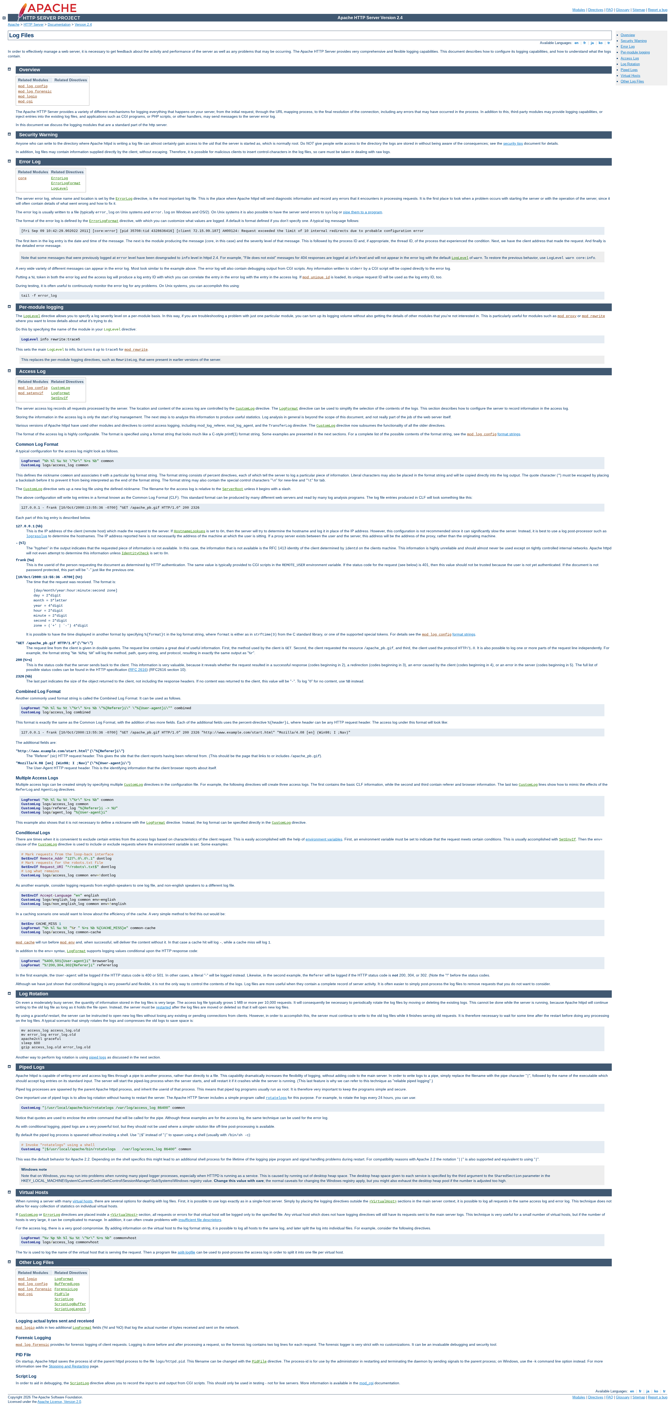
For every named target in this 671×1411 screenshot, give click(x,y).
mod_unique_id (316, 277)
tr (609, 43)
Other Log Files (632, 81)
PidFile (62, 1294)
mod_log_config (32, 86)
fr (584, 43)
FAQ (609, 10)
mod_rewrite (593, 316)
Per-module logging (635, 52)
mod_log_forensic (35, 91)
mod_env (67, 942)
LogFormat (60, 393)
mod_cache (25, 942)
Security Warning (634, 41)
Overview (628, 35)
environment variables (324, 839)
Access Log (630, 58)
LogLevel (59, 188)
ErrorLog (59, 178)
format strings (508, 434)
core (22, 178)
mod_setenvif (30, 393)
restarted (163, 1007)
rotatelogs (276, 1098)
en (576, 43)
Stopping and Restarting (69, 1366)
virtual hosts (83, 1201)
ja (592, 43)
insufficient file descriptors (199, 1220)
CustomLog (60, 388)
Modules (578, 10)
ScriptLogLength (70, 1309)
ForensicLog (66, 1289)
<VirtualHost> (383, 1201)
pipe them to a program (362, 212)
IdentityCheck (135, 553)
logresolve (36, 536)
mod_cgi (25, 101)
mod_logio (27, 96)
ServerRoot (232, 489)
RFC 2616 (138, 669)
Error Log (628, 46)
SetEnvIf (59, 398)
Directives (595, 10)
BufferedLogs (67, 1284)
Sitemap (638, 10)
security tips (513, 143)
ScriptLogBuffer (70, 1304)
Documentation (59, 24)
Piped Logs (629, 70)
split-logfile (186, 1252)
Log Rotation (630, 64)
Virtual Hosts (630, 76)
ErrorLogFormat (65, 183)
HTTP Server (34, 24)
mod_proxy (567, 316)
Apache (13, 24)
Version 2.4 (83, 24)
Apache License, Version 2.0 (59, 1402)
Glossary (623, 10)
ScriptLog (64, 1299)
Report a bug (657, 10)
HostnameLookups (189, 531)
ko (601, 43)
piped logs (97, 1057)
